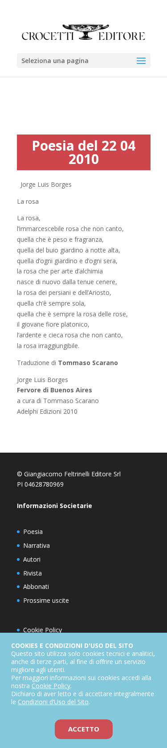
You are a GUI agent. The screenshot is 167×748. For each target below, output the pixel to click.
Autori (32, 559)
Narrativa (36, 545)
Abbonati (36, 586)
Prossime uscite (46, 600)
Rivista (32, 573)
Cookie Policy (42, 630)
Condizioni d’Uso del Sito (53, 702)
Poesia (33, 531)
